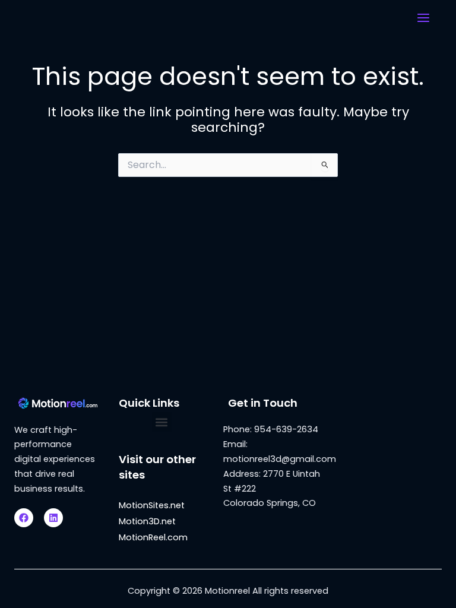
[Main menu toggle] (423, 17)
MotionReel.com (153, 537)
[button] (162, 422)
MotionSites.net (152, 505)
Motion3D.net (147, 521)
